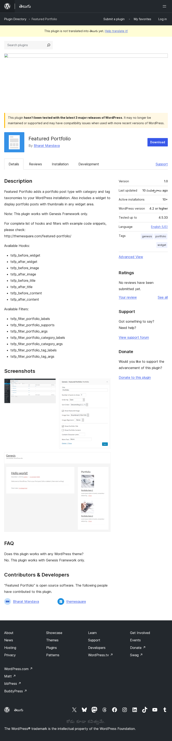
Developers (97, 648)
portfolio (160, 236)
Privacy (10, 655)
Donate (138, 648)
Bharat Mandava (47, 146)
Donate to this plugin (135, 377)
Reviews (35, 164)
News (8, 640)
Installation (60, 164)
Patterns (52, 655)
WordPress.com (18, 669)
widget (162, 245)
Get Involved (140, 633)
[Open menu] (165, 6)
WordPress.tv (100, 655)
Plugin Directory (15, 19)
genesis (147, 236)
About (8, 633)
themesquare (76, 601)
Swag (136, 655)
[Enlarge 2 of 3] (105, 384)
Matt (10, 676)
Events (135, 640)
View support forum (134, 337)
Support (162, 164)
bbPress (12, 683)
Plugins (51, 648)
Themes (52, 640)
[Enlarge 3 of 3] (105, 458)
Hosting (10, 648)
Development (88, 164)
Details (14, 164)
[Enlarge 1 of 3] (50, 384)
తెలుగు (18, 710)
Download (157, 142)
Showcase (54, 633)
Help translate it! (116, 31)
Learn (92, 633)
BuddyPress (15, 691)
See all (163, 297)
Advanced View (131, 257)
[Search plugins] (48, 45)
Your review (128, 297)
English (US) (159, 226)
